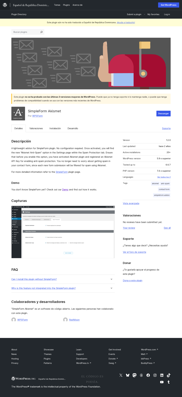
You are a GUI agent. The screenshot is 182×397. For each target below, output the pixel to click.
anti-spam (165, 183)
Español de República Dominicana (53, 379)
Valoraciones (36, 128)
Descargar (163, 113)
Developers (81, 358)
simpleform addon (161, 195)
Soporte (166, 128)
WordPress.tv (83, 363)
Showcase (49, 349)
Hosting (15, 358)
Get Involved (115, 349)
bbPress (146, 358)
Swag (112, 363)
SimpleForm (62, 171)
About (14, 349)
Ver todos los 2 (164, 177)
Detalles (18, 128)
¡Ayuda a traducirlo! (126, 22)
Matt (144, 354)
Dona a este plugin (132, 280)
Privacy (14, 363)
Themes (47, 354)
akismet (155, 183)
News (14, 354)
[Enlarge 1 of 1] (111, 209)
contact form (164, 189)
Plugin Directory (18, 14)
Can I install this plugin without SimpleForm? (34, 279)
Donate (113, 358)
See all (167, 227)
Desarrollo (73, 128)
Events (112, 354)
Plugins (47, 358)
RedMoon (74, 319)
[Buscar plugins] (41, 32)
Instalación (55, 128)
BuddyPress (148, 363)
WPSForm (37, 115)
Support (80, 354)
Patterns (48, 363)
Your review (129, 227)
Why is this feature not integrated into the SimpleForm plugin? (43, 288)
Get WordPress (168, 5)
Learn (78, 349)
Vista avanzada (131, 203)
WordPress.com (149, 349)
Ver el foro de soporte (134, 252)
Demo (65, 189)
